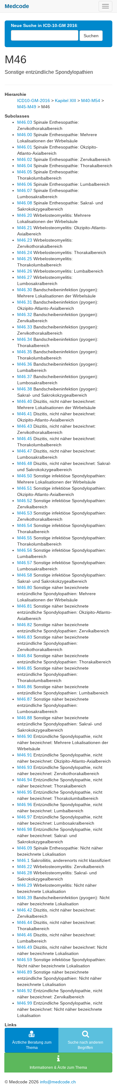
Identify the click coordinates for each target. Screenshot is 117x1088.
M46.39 (24, 897)
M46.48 (24, 463)
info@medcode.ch (58, 1081)
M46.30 (24, 289)
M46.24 (24, 252)
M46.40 (24, 401)
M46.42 (24, 909)
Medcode (17, 6)
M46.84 (24, 655)
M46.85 (24, 668)
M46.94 (24, 779)
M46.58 (24, 575)
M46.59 (24, 959)
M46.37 (24, 376)
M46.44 (24, 922)
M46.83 (24, 637)
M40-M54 (90, 100)
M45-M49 (26, 106)
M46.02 (24, 159)
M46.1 (23, 860)
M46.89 (24, 972)
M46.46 (24, 934)
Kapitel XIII (65, 100)
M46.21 (24, 227)
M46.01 (24, 147)
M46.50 (24, 475)
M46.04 (24, 165)
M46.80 (24, 587)
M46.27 (24, 277)
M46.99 (24, 1003)
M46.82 (24, 624)
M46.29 (24, 885)
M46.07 (24, 190)
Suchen (91, 35)
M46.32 (24, 314)
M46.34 (24, 339)
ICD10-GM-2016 (33, 100)
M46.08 (24, 202)
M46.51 (24, 488)
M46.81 (24, 606)
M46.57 (24, 562)
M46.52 (24, 500)
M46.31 (24, 302)
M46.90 (24, 736)
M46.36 (24, 364)
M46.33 (24, 326)
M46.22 (24, 866)
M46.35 (24, 351)
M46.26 (24, 271)
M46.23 (24, 240)
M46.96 (24, 804)
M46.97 (24, 816)
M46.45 (24, 438)
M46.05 (24, 171)
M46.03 (24, 122)
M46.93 (24, 767)
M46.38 (24, 388)
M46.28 (24, 872)
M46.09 (24, 847)
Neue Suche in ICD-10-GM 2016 (44, 25)
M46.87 (24, 699)
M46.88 (24, 717)
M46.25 (24, 258)
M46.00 (24, 134)
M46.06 (24, 184)
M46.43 (24, 426)
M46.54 (24, 525)
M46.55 (24, 537)
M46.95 (24, 792)
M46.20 (24, 215)
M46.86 (24, 686)
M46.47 (24, 450)
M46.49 (24, 947)
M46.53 (24, 513)
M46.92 (24, 990)
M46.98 (24, 829)
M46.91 (24, 754)
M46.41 (24, 413)
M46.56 (24, 550)
